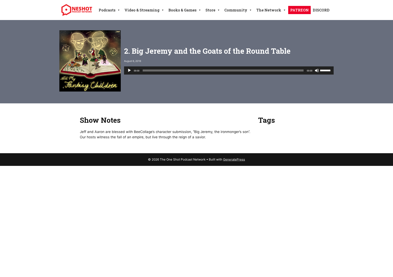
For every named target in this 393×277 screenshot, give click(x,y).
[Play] (129, 70)
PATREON (299, 10)
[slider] (326, 70)
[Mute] (317, 70)
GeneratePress (234, 159)
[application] (229, 70)
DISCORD (321, 10)
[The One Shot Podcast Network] (76, 10)
